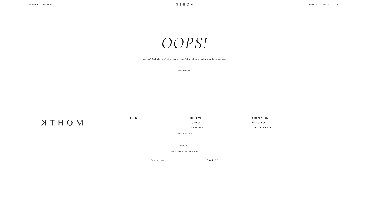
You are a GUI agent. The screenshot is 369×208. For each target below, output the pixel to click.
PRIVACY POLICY (260, 122)
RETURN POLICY (259, 118)
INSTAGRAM (196, 127)
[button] (313, 5)
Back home (184, 70)
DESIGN (133, 118)
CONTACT (195, 122)
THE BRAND (48, 5)
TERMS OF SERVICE (261, 127)
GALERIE (34, 5)
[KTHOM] (62, 123)
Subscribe (210, 160)
